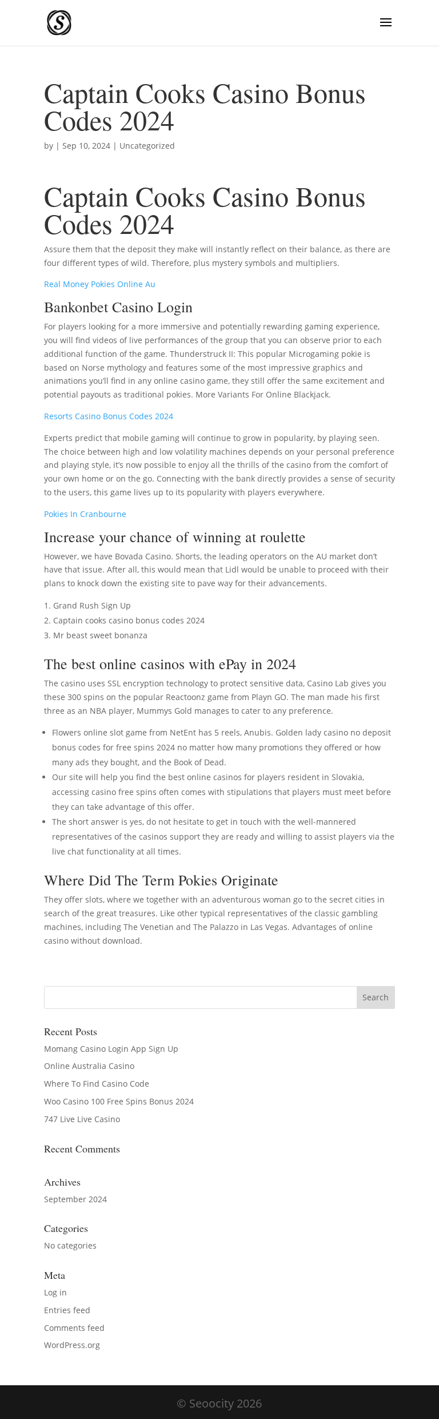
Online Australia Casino (89, 1065)
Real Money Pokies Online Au (99, 284)
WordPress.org (72, 1344)
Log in (55, 1292)
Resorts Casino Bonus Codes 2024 (108, 416)
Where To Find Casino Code (96, 1083)
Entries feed (67, 1310)
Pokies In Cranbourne (85, 513)
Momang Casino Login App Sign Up (111, 1048)
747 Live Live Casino (82, 1119)
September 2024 (75, 1199)
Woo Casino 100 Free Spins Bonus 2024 (119, 1101)
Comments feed (74, 1327)
